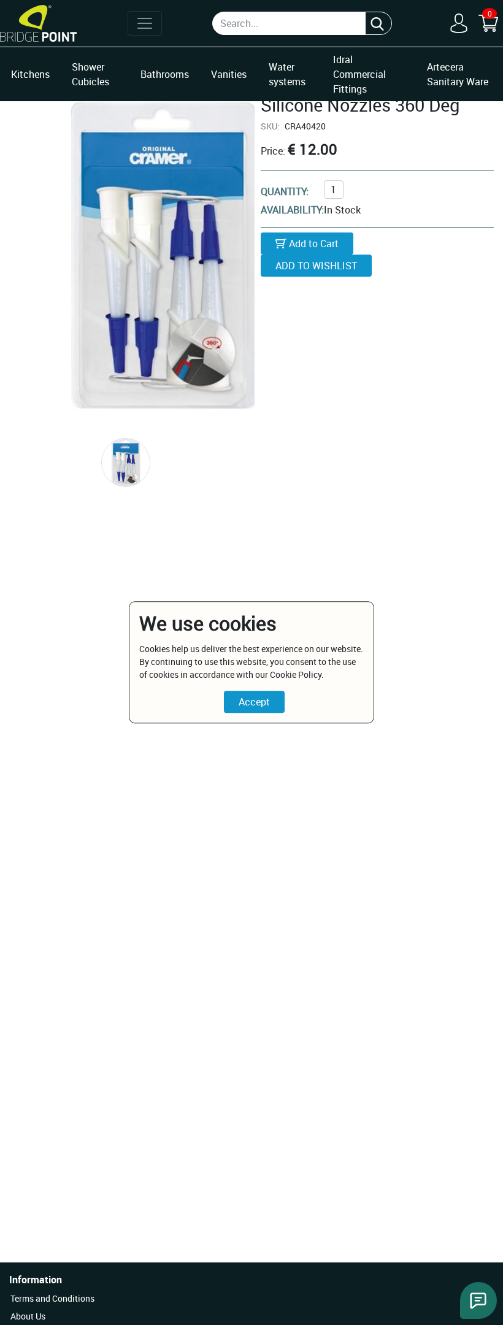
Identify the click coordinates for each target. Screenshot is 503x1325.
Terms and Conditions (52, 1298)
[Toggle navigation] (145, 23)
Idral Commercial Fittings (359, 74)
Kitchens (30, 74)
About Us (27, 1316)
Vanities (229, 74)
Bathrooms (164, 74)
